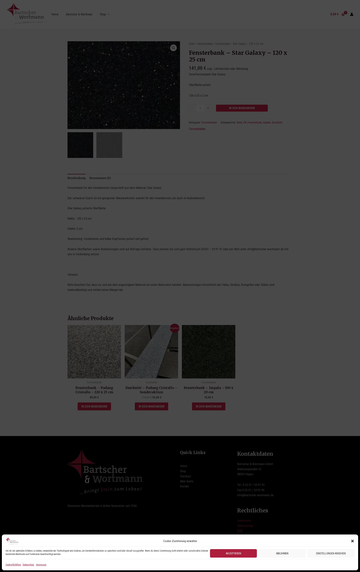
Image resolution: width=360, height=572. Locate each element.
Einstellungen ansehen (331, 553)
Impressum (41, 564)
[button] (352, 541)
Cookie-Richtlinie (13, 564)
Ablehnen (282, 553)
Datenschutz (28, 564)
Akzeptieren (233, 553)
